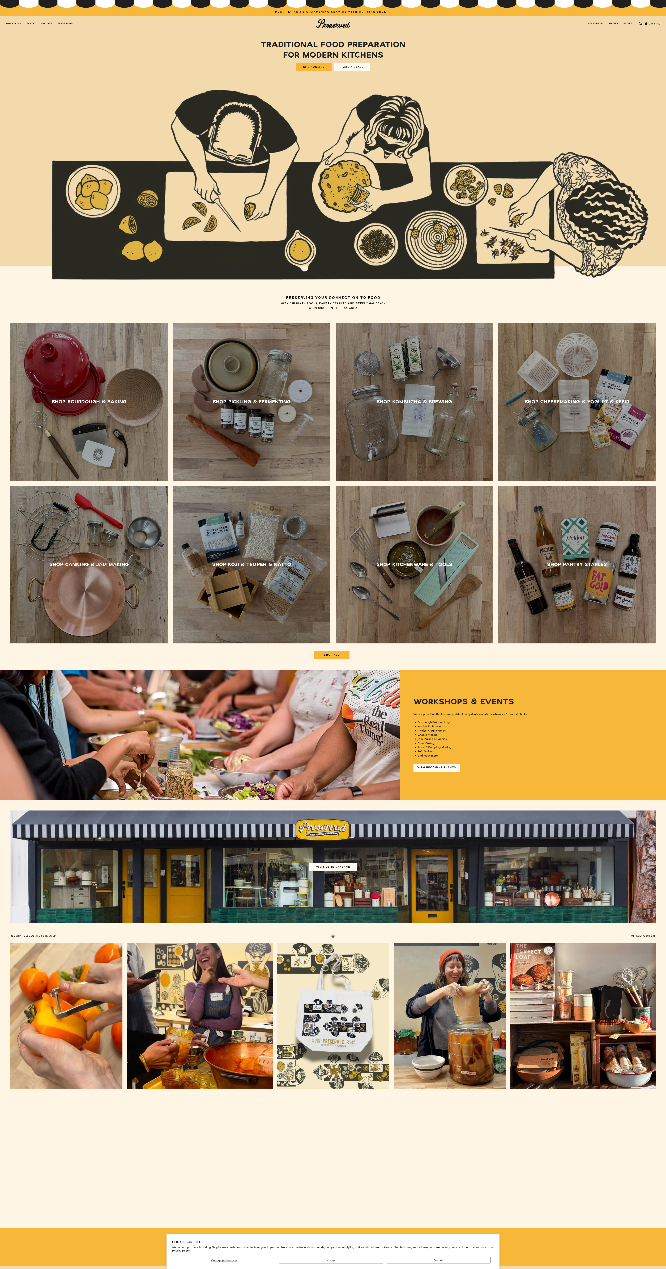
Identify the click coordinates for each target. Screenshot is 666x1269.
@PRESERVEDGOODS (643, 936)
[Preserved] (333, 23)
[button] (640, 24)
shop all (331, 654)
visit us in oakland (333, 866)
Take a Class (352, 67)
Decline (438, 1260)
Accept (331, 1260)
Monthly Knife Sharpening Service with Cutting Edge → (333, 11)
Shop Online (314, 67)
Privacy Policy (181, 1251)
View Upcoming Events (436, 767)
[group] (333, 8)
